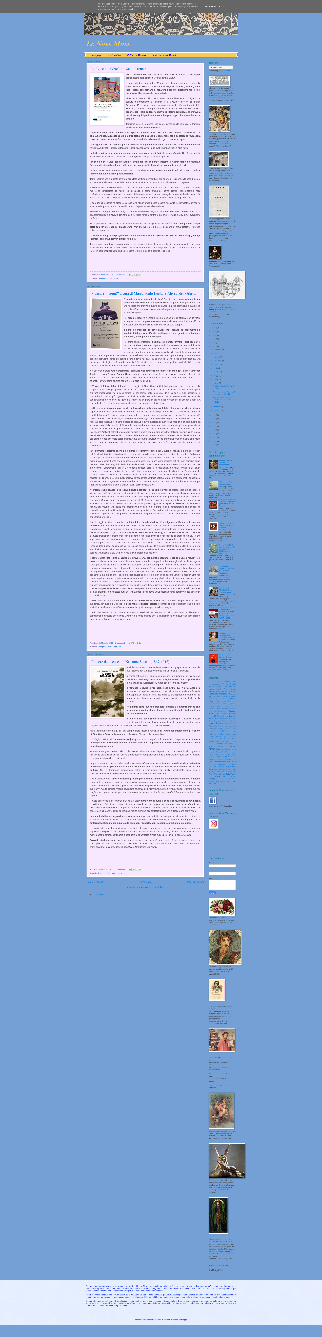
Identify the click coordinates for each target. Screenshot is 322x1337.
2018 (214, 422)
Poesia (218, 757)
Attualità (233, 691)
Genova (225, 716)
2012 (214, 445)
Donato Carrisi (230, 706)
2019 (214, 419)
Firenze (212, 716)
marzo (216, 383)
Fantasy (232, 711)
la (218, 728)
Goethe (211, 721)
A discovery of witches (216, 682)
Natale (223, 749)
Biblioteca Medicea (136, 55)
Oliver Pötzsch (230, 752)
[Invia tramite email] (130, 275)
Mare (226, 736)
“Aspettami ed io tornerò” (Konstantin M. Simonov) (227, 569)
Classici (232, 701)
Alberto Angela (214, 684)
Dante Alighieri (229, 704)
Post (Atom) (99, 894)
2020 (214, 415)
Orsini (217, 754)
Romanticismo (220, 762)
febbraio (217, 407)
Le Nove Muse (109, 43)
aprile (216, 379)
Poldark (226, 757)
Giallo (217, 718)
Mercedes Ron (221, 744)
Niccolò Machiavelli (216, 752)
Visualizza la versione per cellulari (145, 887)
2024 (214, 335)
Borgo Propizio (214, 696)
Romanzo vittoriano (217, 764)
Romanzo (231, 761)
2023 (214, 339)
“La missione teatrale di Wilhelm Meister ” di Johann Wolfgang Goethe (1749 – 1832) (226, 614)
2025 (214, 331)
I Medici (220, 723)
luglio (216, 368)
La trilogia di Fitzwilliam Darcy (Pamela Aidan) (225, 590)
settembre (218, 361)
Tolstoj (233, 774)
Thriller (228, 774)
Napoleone (232, 746)
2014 (214, 437)
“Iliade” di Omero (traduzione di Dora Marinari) (226, 525)
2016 (214, 430)
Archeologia (226, 691)
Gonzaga (217, 721)
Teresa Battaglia (226, 771)
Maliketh (167, 1320)
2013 (214, 441)
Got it (221, 6)
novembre (218, 353)
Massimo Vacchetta (222, 741)
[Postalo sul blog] (132, 275)
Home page (95, 55)
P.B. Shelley (225, 754)
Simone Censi (224, 769)
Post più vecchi (195, 882)
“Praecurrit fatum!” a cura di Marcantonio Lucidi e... (224, 393)
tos (210, 776)
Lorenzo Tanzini (230, 734)
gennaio (217, 410)
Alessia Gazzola (215, 687)
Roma (211, 762)
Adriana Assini (230, 682)
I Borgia (212, 723)
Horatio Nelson (230, 721)
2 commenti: (120, 275)
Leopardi (212, 731)
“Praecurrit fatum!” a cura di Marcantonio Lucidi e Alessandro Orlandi (143, 293)
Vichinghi (212, 779)
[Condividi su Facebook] (137, 275)
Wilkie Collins (225, 781)
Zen (214, 784)
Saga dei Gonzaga (216, 767)
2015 (214, 434)
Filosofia (232, 713)
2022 (214, 343)
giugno (216, 372)
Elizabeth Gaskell (229, 709)
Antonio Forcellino (216, 689)
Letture (115, 278)
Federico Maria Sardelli (218, 713)
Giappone (102, 873)
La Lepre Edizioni (105, 278)
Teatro (217, 771)
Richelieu (220, 759)
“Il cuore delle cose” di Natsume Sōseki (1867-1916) (130, 661)
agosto (216, 364)
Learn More (210, 6)
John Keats (111, 873)
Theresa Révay (219, 774)
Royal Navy (231, 764)
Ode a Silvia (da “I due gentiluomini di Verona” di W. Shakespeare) (226, 548)
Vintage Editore (214, 781)
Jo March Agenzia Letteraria (225, 726)
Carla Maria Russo (228, 696)
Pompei (233, 757)
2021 (214, 346)
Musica (220, 746)
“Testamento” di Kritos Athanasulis (226, 483)
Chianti (218, 701)
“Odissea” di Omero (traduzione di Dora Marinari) (227, 504)
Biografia (232, 694)
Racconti (212, 759)
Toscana (216, 776)
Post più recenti (95, 882)
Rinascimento (230, 759)
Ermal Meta (213, 711)
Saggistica (117, 647)
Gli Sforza (232, 718)
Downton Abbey (215, 709)
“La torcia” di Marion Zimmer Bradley (227, 656)
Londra (220, 734)
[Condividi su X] (135, 275)
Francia (219, 716)
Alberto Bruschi (228, 684)
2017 (214, 426)
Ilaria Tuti (228, 723)
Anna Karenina (229, 687)
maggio (217, 376)
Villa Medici (232, 779)
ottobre (217, 357)
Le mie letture (114, 55)
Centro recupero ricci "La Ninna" (219, 699)
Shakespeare (213, 769)
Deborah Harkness (215, 706)
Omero (211, 754)
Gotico (222, 721)
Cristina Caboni (215, 704)
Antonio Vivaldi (230, 689)
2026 (214, 328)
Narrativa (214, 749)
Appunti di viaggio (215, 691)
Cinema (224, 701)
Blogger (184, 1320)
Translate (227, 71)
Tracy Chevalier (229, 776)
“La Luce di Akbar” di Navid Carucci (118, 68)
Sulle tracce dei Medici (164, 55)
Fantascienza (223, 711)
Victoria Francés (221, 779)
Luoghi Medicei (215, 736)
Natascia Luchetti (230, 749)
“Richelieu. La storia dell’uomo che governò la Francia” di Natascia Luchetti (227, 636)
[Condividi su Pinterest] (139, 275)
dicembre (218, 350)
